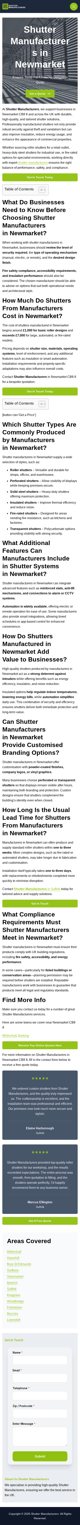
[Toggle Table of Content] (40, 190)
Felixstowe (14, 1307)
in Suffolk (37, 889)
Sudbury (13, 1270)
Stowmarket (15, 1276)
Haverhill (13, 1258)
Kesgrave (13, 1295)
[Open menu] (74, 6)
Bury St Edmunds (19, 1264)
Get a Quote (37, 93)
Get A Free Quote (40, 1220)
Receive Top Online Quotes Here (40, 1045)
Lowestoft (13, 1319)
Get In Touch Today (40, 177)
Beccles (12, 1313)
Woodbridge (15, 1301)
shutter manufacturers (33, 162)
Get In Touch (40, 903)
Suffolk (12, 1289)
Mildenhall (9, 1035)
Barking (23, 1035)
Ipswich (12, 1282)
